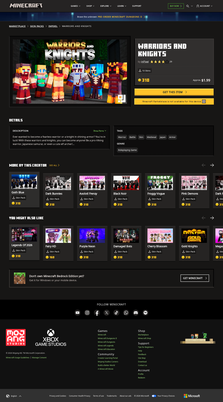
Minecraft (102, 334)
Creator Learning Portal (108, 358)
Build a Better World (106, 365)
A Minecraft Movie (105, 369)
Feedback (142, 354)
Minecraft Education (106, 349)
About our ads (125, 396)
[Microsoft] (192, 396)
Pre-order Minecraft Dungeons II (120, 16)
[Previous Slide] (203, 165)
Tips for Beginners (146, 347)
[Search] (190, 6)
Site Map (141, 358)
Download (142, 361)
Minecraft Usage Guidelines (17, 358)
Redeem (141, 377)
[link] (77, 313)
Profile (141, 374)
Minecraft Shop (144, 338)
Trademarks (112, 396)
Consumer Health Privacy (79, 396)
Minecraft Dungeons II (107, 338)
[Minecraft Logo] (26, 6)
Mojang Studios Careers (108, 361)
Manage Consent (39, 358)
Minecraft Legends (106, 345)
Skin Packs (37, 26)
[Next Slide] (212, 165)
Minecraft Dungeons (106, 342)
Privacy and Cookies (57, 396)
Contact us (142, 365)
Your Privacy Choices (166, 396)
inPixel (53, 26)
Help (140, 350)
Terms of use (98, 396)
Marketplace (17, 26)
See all (53, 165)
